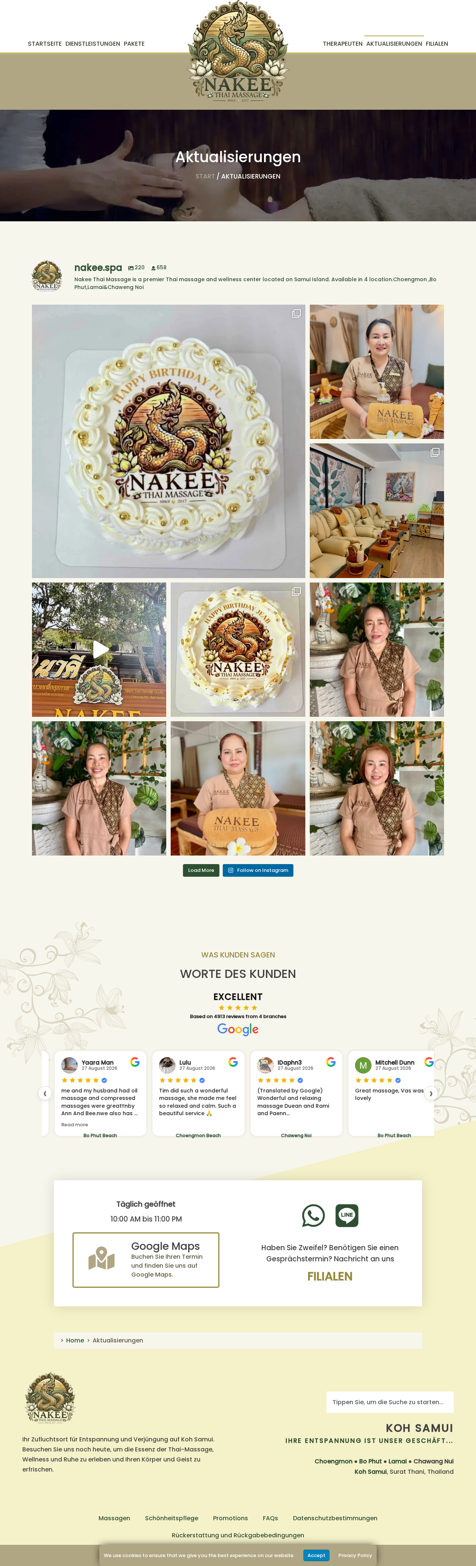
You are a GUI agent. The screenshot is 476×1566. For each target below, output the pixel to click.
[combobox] (390, 1402)
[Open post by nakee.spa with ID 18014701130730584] (238, 650)
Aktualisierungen (394, 43)
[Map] (102, 1258)
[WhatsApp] (313, 1216)
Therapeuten (343, 43)
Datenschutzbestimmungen (335, 1518)
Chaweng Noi (269, 1135)
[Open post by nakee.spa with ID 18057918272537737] (168, 441)
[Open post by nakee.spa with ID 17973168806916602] (99, 788)
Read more (47, 1124)
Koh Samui (420, 1428)
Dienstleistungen (92, 43)
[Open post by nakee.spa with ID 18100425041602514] (99, 650)
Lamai (398, 1461)
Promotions (230, 1518)
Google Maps (165, 1246)
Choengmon (334, 1461)
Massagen (114, 1518)
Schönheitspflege (171, 1518)
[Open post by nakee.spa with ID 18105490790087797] (238, 788)
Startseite (45, 43)
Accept (316, 1555)
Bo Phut (370, 1461)
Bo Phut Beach (73, 1135)
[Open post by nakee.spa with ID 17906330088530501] (377, 510)
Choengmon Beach (171, 1135)
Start (205, 176)
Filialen (437, 43)
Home (75, 1340)
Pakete (134, 43)
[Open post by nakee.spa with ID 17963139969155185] (377, 650)
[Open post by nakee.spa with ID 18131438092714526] (377, 372)
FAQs (270, 1518)
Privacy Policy (355, 1555)
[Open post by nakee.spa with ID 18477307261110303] (377, 788)
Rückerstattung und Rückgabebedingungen (238, 1535)
